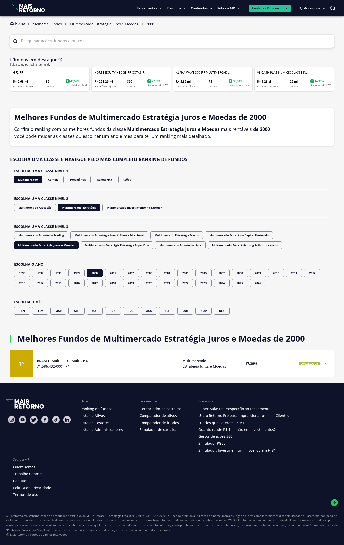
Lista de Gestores (95, 422)
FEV (40, 311)
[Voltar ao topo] (334, 502)
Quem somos (24, 467)
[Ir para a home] (28, 8)
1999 (77, 273)
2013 (22, 283)
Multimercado (28, 179)
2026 (258, 283)
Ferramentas (147, 8)
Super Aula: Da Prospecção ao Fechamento (234, 408)
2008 (240, 273)
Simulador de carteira (158, 429)
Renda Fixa (104, 179)
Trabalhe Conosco (28, 473)
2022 (185, 283)
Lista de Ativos (93, 415)
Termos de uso (25, 494)
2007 (222, 273)
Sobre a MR (226, 8)
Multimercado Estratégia (79, 207)
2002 (131, 273)
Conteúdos (199, 8)
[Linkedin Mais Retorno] (67, 419)
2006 (203, 273)
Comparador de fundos (159, 422)
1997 (40, 273)
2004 (167, 273)
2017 (95, 283)
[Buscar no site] (333, 8)
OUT (185, 311)
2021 (167, 283)
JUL (131, 311)
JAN (22, 311)
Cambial (53, 179)
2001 (113, 273)
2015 (58, 283)
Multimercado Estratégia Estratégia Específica (117, 245)
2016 (77, 283)
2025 (240, 283)
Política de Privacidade (32, 487)
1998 (58, 273)
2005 (185, 273)
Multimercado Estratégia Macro (177, 235)
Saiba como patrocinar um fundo (30, 64)
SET (167, 311)
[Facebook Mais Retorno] (45, 419)
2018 (113, 283)
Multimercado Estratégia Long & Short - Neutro (245, 245)
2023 (203, 283)
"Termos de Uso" (320, 525)
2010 (276, 273)
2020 (149, 283)
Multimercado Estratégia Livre (180, 245)
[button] (172, 363)
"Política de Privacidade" (22, 530)
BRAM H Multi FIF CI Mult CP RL (63, 360)
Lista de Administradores (102, 429)
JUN (113, 311)
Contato (19, 480)
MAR (58, 311)
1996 (22, 273)
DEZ (221, 311)
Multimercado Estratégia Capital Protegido (239, 235)
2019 (131, 283)
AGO (149, 311)
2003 (149, 273)
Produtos (174, 8)
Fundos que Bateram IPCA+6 (222, 422)
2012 (312, 273)
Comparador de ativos (158, 415)
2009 (258, 273)
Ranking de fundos (96, 408)
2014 (40, 283)
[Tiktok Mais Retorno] (56, 419)
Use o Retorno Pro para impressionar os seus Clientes (243, 415)
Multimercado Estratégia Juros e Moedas (46, 245)
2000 (95, 273)
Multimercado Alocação (35, 207)
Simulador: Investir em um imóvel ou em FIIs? (236, 450)
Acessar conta (314, 8)
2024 (222, 283)
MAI (94, 311)
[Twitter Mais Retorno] (34, 420)
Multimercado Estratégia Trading (41, 235)
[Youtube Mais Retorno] (22, 419)
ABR (76, 311)
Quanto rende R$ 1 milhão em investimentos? (237, 429)
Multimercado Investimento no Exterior (134, 207)
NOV (203, 311)
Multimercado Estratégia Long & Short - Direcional (109, 235)
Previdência (78, 179)
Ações (127, 179)
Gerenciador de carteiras (161, 408)
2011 (294, 273)
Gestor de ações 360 (215, 436)
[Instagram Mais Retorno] (11, 419)
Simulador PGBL (211, 443)
